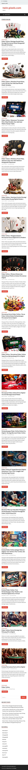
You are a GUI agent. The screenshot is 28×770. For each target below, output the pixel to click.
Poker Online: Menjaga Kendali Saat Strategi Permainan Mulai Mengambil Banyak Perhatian (13, 43)
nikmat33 (4, 743)
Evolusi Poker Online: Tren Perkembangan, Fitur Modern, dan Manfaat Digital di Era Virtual (12, 591)
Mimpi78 (4, 741)
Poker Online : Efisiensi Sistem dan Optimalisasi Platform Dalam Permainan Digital (14, 275)
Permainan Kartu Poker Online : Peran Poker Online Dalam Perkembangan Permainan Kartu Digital (13, 316)
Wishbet (4, 739)
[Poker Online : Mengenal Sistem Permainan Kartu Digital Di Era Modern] (14, 224)
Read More (4, 58)
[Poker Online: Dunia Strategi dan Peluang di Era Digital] (14, 619)
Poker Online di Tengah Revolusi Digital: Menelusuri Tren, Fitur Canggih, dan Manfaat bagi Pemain (14, 471)
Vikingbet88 (5, 735)
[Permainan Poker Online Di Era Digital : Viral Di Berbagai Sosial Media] (14, 382)
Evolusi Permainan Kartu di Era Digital (13, 667)
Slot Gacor (4, 752)
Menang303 (5, 757)
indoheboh (4, 748)
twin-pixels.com (12, 7)
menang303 (5, 746)
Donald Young (12, 46)
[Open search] (25, 14)
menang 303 (5, 750)
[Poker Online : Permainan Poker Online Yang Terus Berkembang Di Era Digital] (14, 343)
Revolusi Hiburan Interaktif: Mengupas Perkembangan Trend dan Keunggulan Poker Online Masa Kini (13, 511)
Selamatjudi (5, 730)
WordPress (9, 768)
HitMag (14, 768)
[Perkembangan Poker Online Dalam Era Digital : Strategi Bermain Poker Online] (14, 420)
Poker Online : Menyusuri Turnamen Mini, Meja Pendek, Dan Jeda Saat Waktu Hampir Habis (13, 122)
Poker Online (4, 39)
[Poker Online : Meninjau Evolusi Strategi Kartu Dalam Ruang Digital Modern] (14, 186)
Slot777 (4, 755)
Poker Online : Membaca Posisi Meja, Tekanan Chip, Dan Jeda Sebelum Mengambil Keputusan (13, 160)
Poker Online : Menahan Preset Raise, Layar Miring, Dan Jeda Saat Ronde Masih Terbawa (13, 83)
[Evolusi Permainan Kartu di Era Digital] (14, 656)
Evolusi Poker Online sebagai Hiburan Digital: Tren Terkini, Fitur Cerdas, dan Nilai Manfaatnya (13, 551)
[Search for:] (14, 697)
